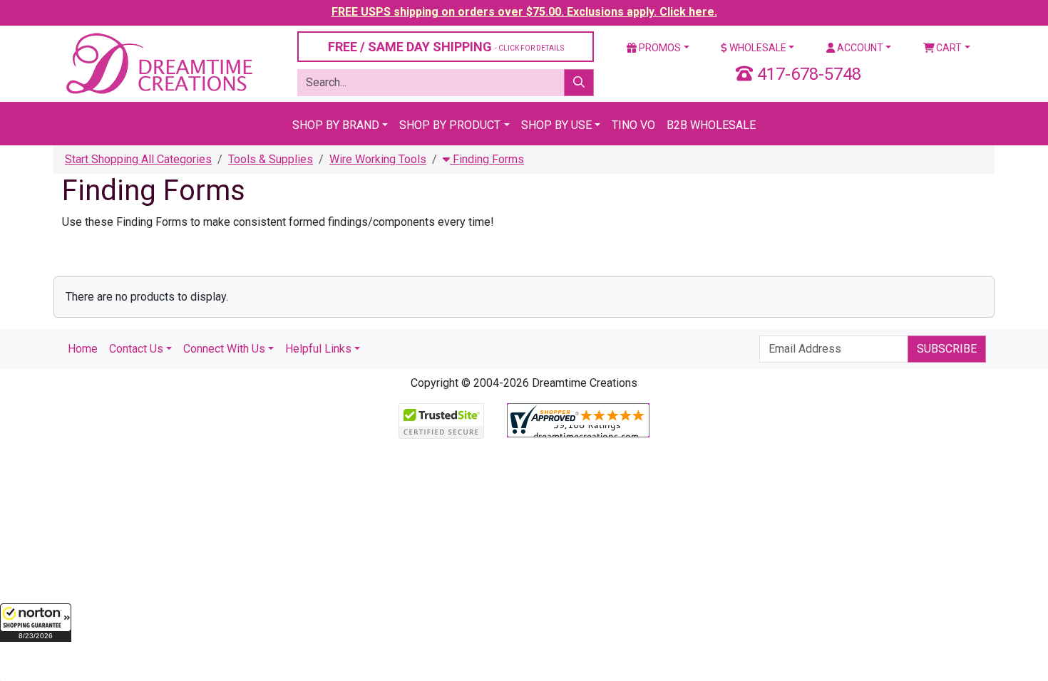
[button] (35, 622)
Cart (948, 47)
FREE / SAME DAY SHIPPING (446, 46)
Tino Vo (633, 125)
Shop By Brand (335, 125)
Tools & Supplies (270, 159)
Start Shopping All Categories (138, 159)
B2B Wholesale (711, 125)
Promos (659, 47)
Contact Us (136, 348)
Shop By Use (556, 125)
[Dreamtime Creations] (158, 63)
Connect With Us (224, 348)
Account (859, 47)
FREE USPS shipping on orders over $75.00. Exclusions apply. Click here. (524, 12)
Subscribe (947, 348)
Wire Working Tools (377, 159)
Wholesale (756, 47)
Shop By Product (449, 125)
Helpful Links (318, 348)
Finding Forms (487, 159)
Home (83, 348)
